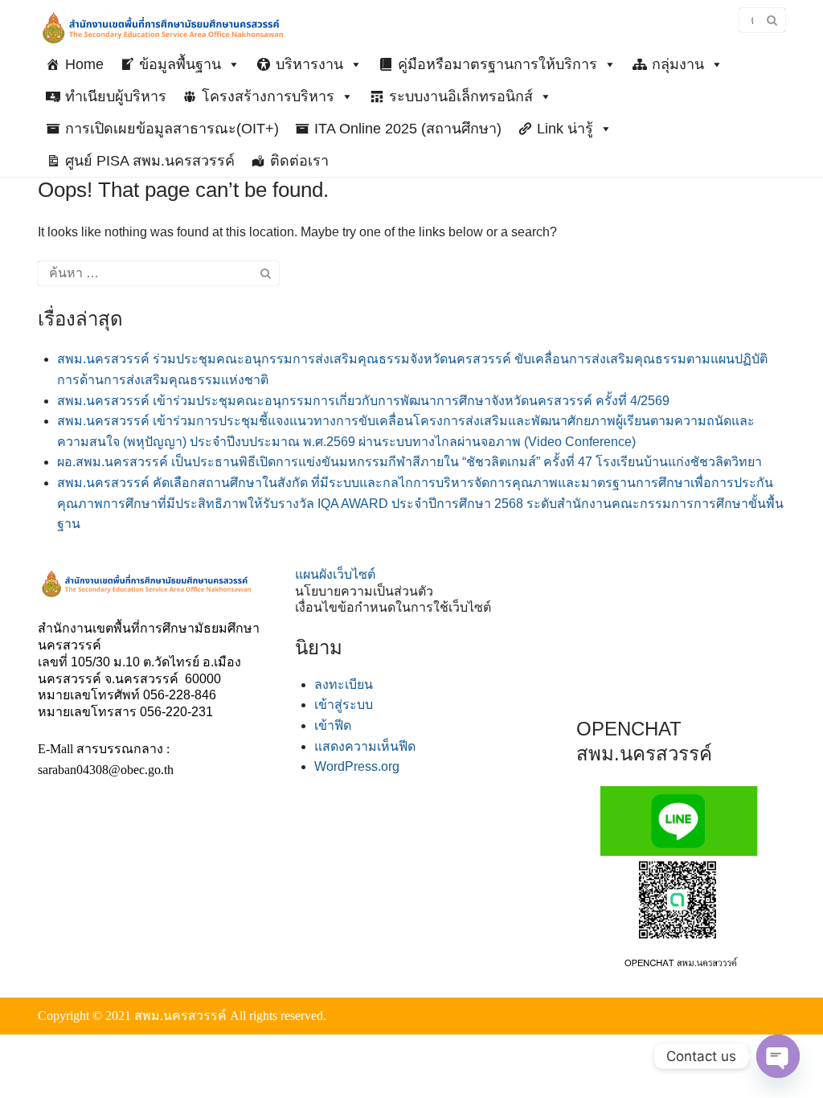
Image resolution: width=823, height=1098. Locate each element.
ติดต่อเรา (299, 161)
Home (84, 64)
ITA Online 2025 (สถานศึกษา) (408, 129)
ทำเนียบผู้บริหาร (115, 96)
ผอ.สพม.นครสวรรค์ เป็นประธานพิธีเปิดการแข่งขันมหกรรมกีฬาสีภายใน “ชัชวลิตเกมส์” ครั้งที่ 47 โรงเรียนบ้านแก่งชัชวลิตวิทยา (409, 462)
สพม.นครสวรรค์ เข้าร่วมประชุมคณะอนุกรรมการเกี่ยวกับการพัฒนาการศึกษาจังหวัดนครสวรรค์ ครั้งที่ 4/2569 (363, 401)
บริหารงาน (309, 64)
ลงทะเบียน (343, 684)
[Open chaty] (778, 1056)
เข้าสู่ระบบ (343, 704)
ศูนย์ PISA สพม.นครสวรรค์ (150, 161)
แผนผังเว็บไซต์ (335, 574)
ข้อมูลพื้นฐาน (180, 64)
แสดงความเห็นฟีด (365, 746)
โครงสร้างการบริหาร (268, 96)
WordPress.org (356, 766)
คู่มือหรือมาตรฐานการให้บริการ (497, 64)
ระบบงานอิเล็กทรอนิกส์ (461, 96)
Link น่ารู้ (565, 129)
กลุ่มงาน (678, 64)
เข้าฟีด (332, 725)
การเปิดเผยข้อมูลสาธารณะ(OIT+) (172, 129)
